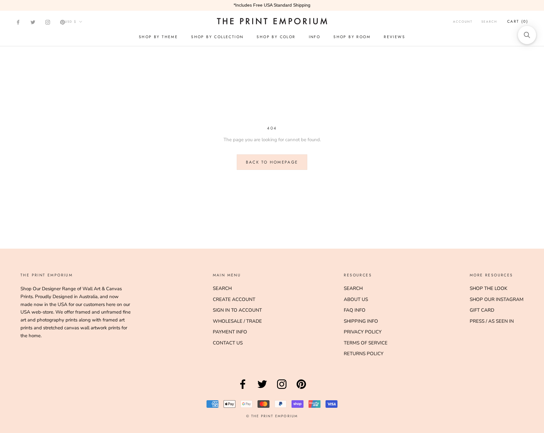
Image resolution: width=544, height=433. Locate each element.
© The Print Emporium (272, 416)
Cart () (517, 21)
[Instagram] (47, 22)
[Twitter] (33, 22)
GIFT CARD (482, 310)
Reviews (394, 37)
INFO (314, 37)
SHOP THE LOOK (488, 288)
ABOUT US (356, 299)
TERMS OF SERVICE (366, 343)
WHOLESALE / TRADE (237, 321)
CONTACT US (228, 343)
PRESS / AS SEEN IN (492, 321)
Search (489, 21)
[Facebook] (18, 22)
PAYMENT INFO (230, 332)
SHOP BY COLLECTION (217, 37)
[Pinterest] (62, 22)
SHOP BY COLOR (276, 37)
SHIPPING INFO (361, 321)
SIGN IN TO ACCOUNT (237, 310)
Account (463, 21)
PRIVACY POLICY (363, 332)
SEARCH (222, 288)
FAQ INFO (355, 310)
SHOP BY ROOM (352, 37)
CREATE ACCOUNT (234, 299)
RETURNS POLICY (363, 353)
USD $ (70, 21)
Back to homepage (272, 162)
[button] (527, 35)
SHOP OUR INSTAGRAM (497, 299)
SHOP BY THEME (158, 37)
